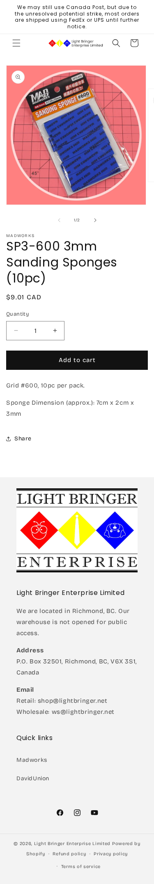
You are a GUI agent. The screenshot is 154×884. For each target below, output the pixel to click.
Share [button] (23, 438)
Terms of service (81, 866)
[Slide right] (95, 220)
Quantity (17, 314)
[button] (16, 43)
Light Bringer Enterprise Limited (72, 843)
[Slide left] (59, 220)
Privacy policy (111, 854)
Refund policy (69, 854)
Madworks (31, 759)
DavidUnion (32, 778)
